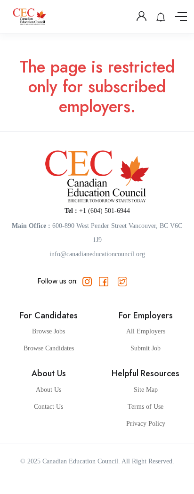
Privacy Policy (145, 423)
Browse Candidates (49, 348)
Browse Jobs (48, 331)
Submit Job (145, 348)
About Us (48, 389)
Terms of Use (145, 406)
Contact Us (48, 406)
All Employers (145, 331)
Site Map (146, 389)
